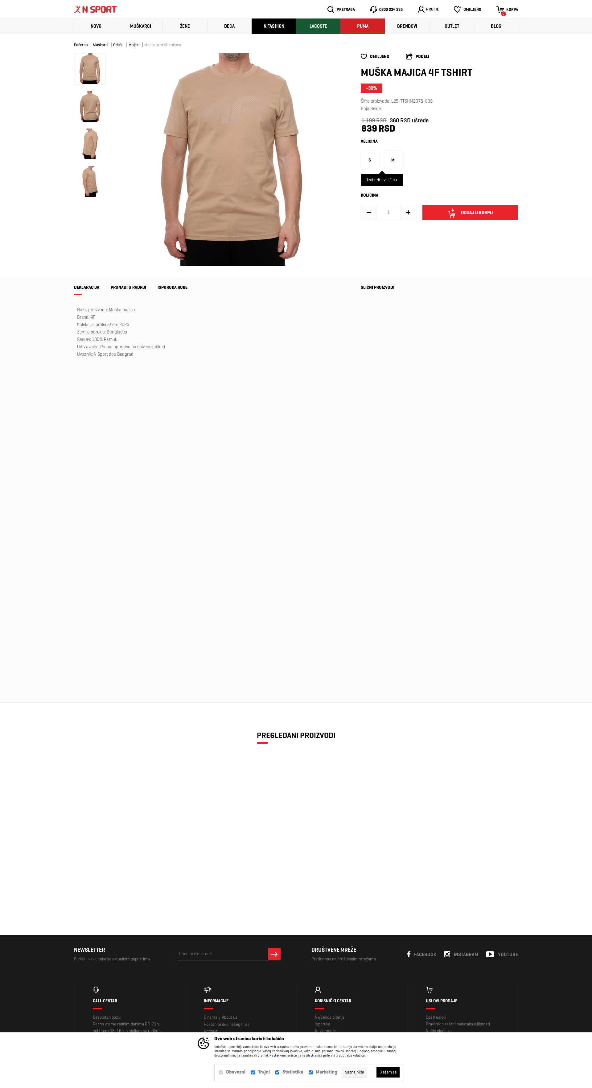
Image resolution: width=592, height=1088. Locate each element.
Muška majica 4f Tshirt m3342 (376, 550)
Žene (185, 26)
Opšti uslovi (436, 1017)
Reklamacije (325, 1030)
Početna (81, 44)
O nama (210, 1017)
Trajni (264, 1072)
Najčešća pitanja (329, 1017)
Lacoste (318, 26)
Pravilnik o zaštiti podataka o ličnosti (458, 1024)
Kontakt (211, 1031)
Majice (134, 44)
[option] (231, 159)
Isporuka (322, 1024)
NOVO (96, 26)
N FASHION (274, 26)
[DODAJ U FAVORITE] (115, 880)
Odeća (118, 44)
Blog (496, 26)
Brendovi (407, 26)
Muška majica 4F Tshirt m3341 (376, 456)
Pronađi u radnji (128, 287)
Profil (432, 9)
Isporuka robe (172, 287)
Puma (362, 26)
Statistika (292, 1072)
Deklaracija (86, 287)
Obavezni (235, 1072)
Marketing (326, 1072)
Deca (229, 26)
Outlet (452, 26)
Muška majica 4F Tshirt (376, 360)
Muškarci (140, 26)
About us (229, 1017)
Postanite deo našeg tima (226, 1024)
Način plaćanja (439, 1030)
